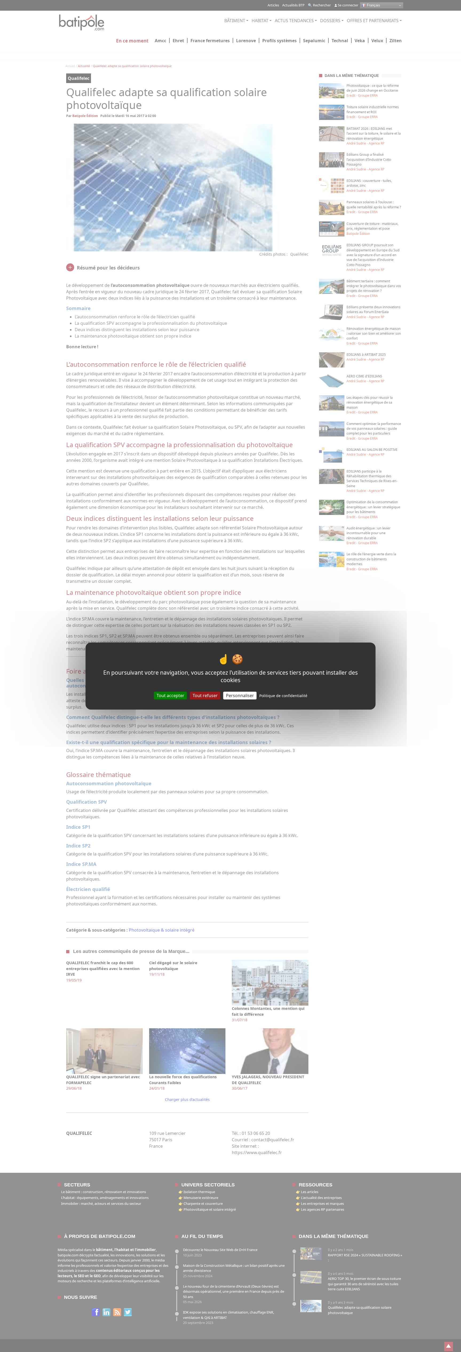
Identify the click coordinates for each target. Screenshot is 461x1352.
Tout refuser (205, 695)
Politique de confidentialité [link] (283, 695)
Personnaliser (240, 695)
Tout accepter (170, 695)
